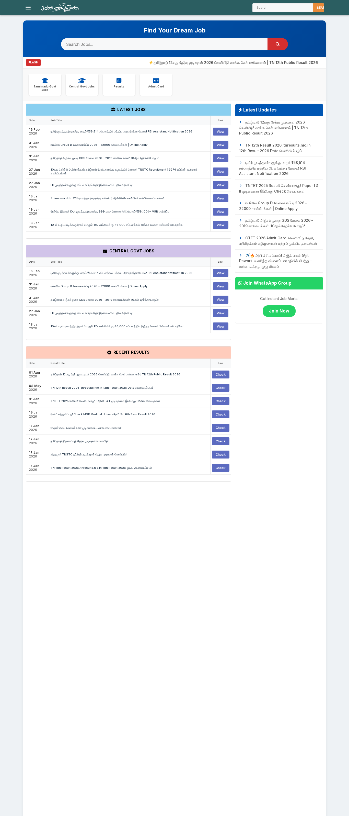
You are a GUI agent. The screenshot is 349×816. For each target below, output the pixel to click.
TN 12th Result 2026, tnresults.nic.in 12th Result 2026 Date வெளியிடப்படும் (102, 387)
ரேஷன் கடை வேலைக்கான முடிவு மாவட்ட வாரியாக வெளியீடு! (86, 428)
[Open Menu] (28, 8)
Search (323, 7)
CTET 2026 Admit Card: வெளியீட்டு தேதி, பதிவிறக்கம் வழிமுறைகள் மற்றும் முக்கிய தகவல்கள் (278, 241)
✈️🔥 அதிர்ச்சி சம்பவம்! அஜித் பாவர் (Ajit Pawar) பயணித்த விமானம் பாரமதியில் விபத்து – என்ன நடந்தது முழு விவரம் (275, 261)
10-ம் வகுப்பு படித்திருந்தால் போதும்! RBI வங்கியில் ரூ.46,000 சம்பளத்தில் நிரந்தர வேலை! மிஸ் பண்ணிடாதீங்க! (117, 225)
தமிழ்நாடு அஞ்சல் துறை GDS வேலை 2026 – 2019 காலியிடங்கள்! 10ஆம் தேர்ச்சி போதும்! (105, 158)
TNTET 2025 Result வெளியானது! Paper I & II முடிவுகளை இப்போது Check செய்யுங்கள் (105, 401)
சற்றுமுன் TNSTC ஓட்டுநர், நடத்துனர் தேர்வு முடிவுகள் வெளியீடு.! (89, 454)
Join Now (279, 311)
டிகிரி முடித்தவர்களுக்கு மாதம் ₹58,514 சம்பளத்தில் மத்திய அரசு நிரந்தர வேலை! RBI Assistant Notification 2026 (121, 131)
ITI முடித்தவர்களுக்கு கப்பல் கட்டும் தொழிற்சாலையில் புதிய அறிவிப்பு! (92, 185)
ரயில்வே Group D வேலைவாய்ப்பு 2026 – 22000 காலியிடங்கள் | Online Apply (99, 145)
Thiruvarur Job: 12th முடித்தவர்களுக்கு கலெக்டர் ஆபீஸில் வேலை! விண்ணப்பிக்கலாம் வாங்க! (107, 198)
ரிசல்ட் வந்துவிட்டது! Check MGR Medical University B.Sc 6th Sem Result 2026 (103, 414)
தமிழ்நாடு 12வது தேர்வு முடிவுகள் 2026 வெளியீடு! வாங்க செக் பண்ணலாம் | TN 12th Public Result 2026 (224, 62)
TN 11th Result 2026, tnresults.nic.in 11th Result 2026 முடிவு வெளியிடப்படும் (101, 468)
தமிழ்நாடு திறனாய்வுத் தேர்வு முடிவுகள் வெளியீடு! (80, 441)
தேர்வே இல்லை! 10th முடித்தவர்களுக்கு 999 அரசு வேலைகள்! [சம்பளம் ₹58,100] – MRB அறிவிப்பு (110, 211)
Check (221, 374)
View (221, 131)
